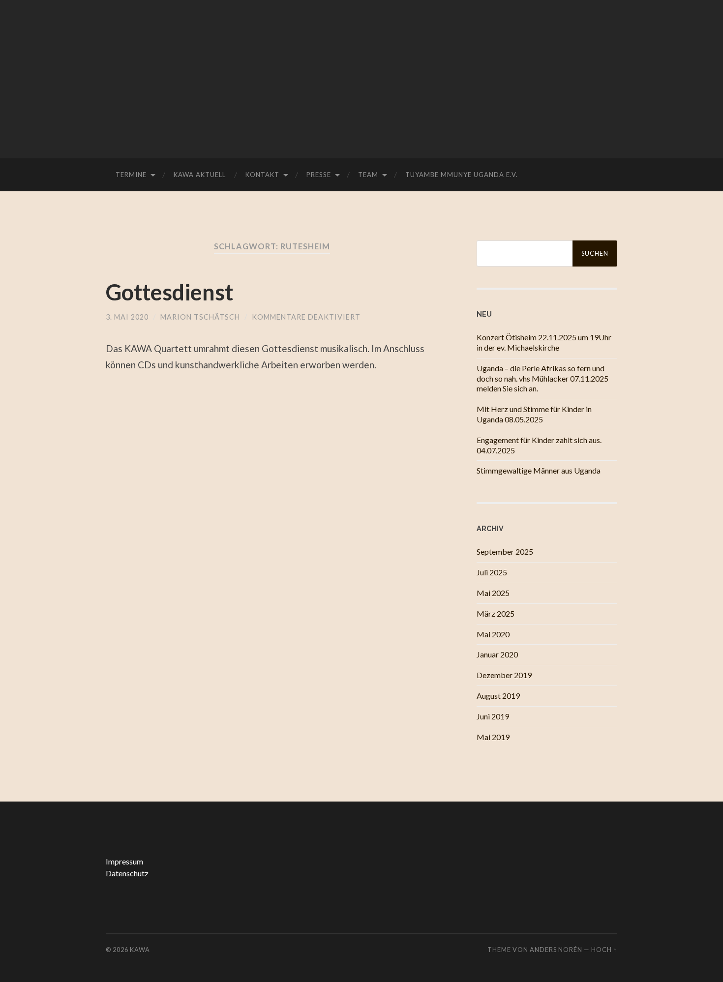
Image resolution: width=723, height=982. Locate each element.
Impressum (124, 861)
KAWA (140, 949)
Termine (131, 175)
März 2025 (495, 613)
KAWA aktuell (200, 175)
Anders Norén (556, 949)
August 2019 (498, 695)
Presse (318, 175)
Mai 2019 (493, 737)
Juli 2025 (492, 572)
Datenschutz (127, 873)
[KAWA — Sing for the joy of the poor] (361, 78)
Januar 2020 (497, 654)
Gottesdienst (169, 292)
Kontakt (262, 175)
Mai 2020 (493, 634)
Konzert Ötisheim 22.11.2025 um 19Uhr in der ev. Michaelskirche (544, 342)
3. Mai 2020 (127, 317)
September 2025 (505, 551)
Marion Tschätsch (200, 317)
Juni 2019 (493, 716)
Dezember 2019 (504, 675)
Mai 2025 (493, 592)
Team (368, 175)
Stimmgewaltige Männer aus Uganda (539, 470)
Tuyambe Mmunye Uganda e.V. (461, 175)
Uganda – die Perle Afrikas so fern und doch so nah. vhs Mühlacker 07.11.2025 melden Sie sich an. (542, 378)
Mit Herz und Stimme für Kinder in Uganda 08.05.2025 (534, 414)
